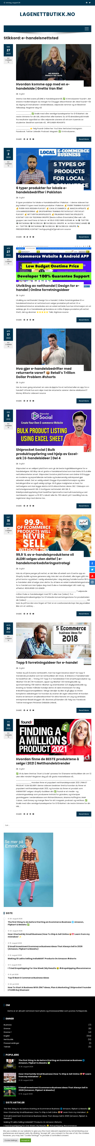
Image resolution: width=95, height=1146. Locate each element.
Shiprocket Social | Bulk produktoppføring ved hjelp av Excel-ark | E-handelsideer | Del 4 (47, 453)
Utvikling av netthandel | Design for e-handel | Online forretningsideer (47, 288)
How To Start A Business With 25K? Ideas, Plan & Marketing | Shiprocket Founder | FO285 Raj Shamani (49, 988)
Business (8, 1025)
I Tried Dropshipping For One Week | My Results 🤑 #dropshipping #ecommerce (49, 968)
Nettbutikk (8, 1039)
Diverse (7, 1028)
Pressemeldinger (11, 1043)
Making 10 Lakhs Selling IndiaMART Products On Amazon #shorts (42, 958)
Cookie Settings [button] (11, 1140)
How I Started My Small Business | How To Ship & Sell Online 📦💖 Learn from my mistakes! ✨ (49, 935)
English (22, 94)
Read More (84, 139)
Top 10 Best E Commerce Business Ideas (28, 977)
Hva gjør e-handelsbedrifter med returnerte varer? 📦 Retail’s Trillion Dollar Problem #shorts (45, 372)
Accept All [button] (25, 1140)
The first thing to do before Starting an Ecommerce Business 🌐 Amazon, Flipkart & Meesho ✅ (46, 923)
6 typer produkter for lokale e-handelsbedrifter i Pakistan (41, 190)
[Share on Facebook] (24, 139)
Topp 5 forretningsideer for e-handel (47, 662)
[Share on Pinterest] (30, 139)
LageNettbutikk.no (47, 14)
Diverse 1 (8, 1032)
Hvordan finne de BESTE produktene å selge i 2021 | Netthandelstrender (47, 761)
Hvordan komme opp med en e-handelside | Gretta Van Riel (43, 86)
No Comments (8, 60)
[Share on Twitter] (27, 139)
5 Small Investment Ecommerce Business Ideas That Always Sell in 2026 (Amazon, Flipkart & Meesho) (45, 947)
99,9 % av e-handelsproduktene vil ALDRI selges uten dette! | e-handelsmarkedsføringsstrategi (45, 558)
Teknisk (7, 1047)
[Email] (33, 139)
